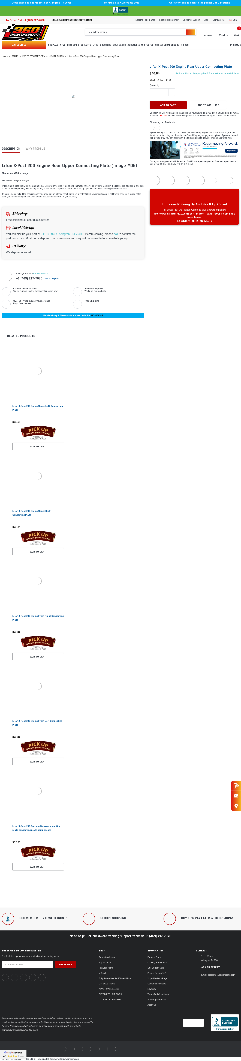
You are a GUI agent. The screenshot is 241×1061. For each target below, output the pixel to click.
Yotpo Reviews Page (157, 978)
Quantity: (155, 85)
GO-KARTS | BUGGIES (110, 999)
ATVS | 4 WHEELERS (109, 989)
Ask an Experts (52, 278)
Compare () (218, 20)
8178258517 (97, 315)
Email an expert (40, 273)
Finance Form (154, 957)
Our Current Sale (155, 968)
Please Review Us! (156, 973)
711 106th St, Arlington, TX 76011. (63, 234)
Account (208, 35)
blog (206, 20)
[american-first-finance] (158, 127)
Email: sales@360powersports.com (218, 975)
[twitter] (42, 977)
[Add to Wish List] (62, 422)
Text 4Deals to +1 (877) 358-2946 (120, 2)
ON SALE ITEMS (107, 983)
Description (11, 149)
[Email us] (236, 796)
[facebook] (5, 977)
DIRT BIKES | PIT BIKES (110, 994)
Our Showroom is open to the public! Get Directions (199, 2)
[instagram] (23, 977)
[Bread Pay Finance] (152, 127)
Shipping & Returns (156, 999)
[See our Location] (236, 806)
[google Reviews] (13, 1054)
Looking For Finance (145, 20)
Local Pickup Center (169, 20)
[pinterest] (14, 977)
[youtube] (32, 977)
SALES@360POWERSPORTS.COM (72, 20)
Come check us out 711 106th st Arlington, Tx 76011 (41, 2)
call (116, 234)
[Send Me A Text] (236, 786)
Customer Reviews (156, 983)
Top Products (105, 962)
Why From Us (35, 149)
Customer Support (191, 20)
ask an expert (210, 967)
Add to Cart (38, 446)
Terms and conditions (158, 994)
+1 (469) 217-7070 (29, 278)
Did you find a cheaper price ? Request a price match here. (207, 73)
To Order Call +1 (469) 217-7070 (25, 20)
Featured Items (106, 968)
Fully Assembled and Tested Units (115, 978)
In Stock (102, 973)
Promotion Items (107, 957)
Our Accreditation (120, 14)
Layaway (151, 989)
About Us (151, 1005)
